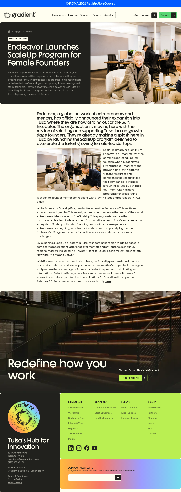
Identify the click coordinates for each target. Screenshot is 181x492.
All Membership (76, 407)
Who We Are (154, 407)
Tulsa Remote (75, 433)
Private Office (75, 423)
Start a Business (103, 413)
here (108, 281)
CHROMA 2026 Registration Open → (90, 3)
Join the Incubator (104, 418)
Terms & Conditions (18, 476)
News (29, 31)
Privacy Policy (15, 482)
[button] (85, 15)
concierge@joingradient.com (23, 459)
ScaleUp (88, 139)
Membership (59, 15)
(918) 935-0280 (16, 462)
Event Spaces (128, 413)
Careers (152, 433)
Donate (165, 15)
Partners (152, 413)
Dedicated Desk (76, 418)
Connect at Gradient (106, 407)
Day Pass (73, 428)
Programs (73, 15)
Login (135, 15)
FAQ (150, 428)
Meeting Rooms (129, 418)
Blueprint (153, 418)
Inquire (145, 15)
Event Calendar (129, 407)
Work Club (73, 413)
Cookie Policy (15, 479)
